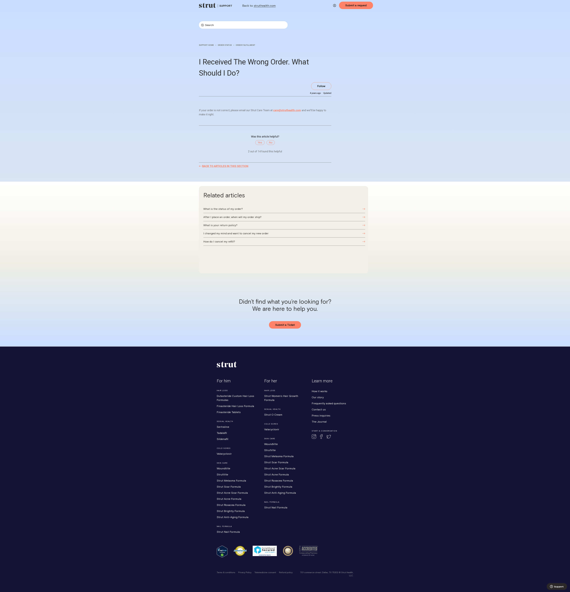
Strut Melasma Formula (231, 480)
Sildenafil (222, 439)
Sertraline (223, 426)
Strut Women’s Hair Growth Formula (281, 397)
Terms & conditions (226, 572)
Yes (260, 142)
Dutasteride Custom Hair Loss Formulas (235, 397)
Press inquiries (321, 415)
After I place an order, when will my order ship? (232, 217)
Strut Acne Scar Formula (232, 492)
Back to (259, 5)
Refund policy (286, 572)
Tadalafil (222, 432)
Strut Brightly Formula (231, 511)
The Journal (319, 421)
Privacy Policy (244, 572)
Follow (321, 86)
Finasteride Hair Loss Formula (235, 406)
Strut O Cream (273, 414)
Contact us (319, 409)
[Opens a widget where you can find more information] (557, 587)
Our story (318, 397)
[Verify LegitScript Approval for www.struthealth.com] (222, 556)
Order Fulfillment (245, 45)
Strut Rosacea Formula (231, 504)
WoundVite (223, 468)
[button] (334, 6)
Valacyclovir (224, 453)
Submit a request (356, 5)
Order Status (225, 45)
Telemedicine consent (265, 572)
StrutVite (222, 474)
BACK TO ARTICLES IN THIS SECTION (225, 166)
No (270, 142)
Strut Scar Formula (229, 486)
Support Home (206, 45)
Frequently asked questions (329, 403)
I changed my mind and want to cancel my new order (236, 233)
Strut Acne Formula (229, 498)
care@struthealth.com (287, 110)
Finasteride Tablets (229, 412)
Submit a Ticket (285, 324)
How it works (319, 391)
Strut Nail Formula (228, 531)
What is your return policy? (220, 225)
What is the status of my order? (223, 208)
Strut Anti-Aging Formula (232, 517)
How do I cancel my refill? (219, 241)
